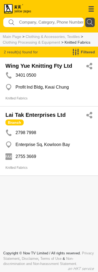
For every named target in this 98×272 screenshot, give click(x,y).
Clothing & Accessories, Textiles (53, 36)
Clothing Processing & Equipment (31, 42)
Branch (14, 122)
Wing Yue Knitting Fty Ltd (38, 66)
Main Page (12, 36)
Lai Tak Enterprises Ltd (35, 115)
